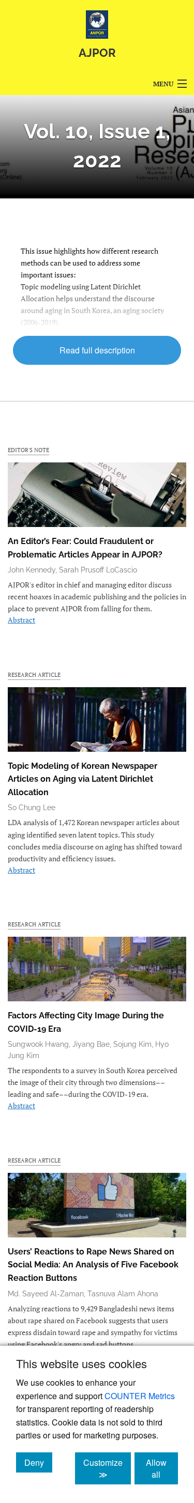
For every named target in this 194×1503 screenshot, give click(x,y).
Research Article (34, 674)
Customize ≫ (107, 1468)
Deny (38, 1462)
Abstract (21, 620)
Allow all (162, 1468)
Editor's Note (28, 450)
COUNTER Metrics (140, 1396)
